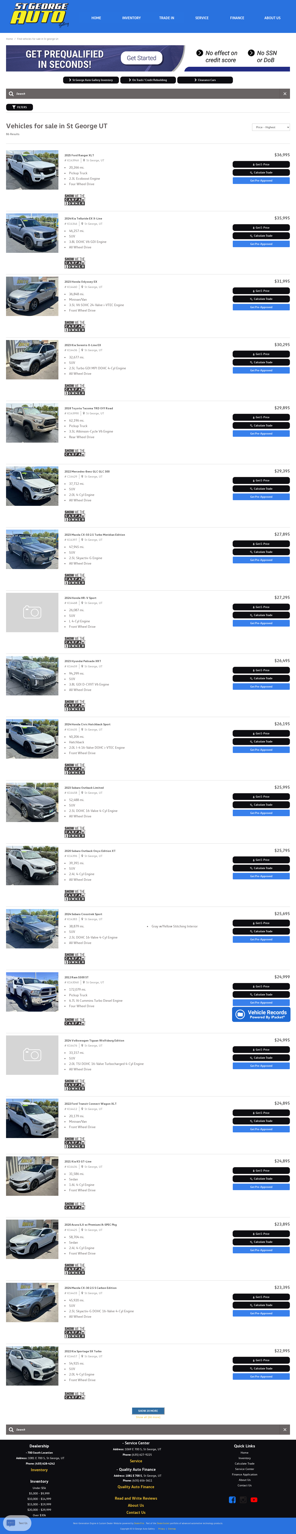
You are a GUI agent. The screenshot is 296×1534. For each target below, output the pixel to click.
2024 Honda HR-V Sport (80, 598)
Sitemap (172, 1528)
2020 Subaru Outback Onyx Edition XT (90, 851)
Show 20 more (148, 1410)
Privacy (161, 1528)
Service (202, 18)
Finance (237, 18)
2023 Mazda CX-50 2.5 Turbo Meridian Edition (94, 534)
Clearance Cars (207, 80)
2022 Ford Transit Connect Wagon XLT (90, 1103)
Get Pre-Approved (261, 180)
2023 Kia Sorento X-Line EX (82, 345)
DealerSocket (163, 1523)
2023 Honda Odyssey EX (80, 281)
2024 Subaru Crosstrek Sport (83, 914)
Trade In (166, 18)
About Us (272, 18)
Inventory (131, 18)
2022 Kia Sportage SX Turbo (83, 1351)
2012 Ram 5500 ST (76, 977)
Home (9, 38)
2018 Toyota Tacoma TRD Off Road (88, 408)
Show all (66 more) (148, 1417)
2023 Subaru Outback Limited (84, 787)
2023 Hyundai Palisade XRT (82, 661)
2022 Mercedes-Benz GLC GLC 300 (87, 471)
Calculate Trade (263, 172)
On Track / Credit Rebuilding (149, 80)
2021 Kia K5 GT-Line (77, 1161)
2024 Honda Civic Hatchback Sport (87, 724)
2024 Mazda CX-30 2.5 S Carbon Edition (90, 1287)
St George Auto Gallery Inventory (92, 80)
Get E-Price (262, 164)
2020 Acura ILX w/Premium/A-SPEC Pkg (90, 1224)
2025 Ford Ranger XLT (79, 155)
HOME (96, 18)
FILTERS (22, 107)
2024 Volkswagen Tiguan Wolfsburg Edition (94, 1040)
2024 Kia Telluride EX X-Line (83, 218)
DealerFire (139, 1523)
